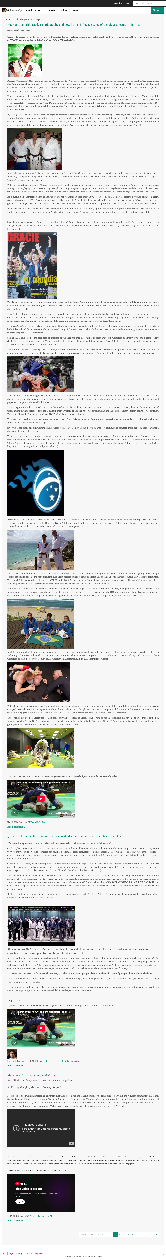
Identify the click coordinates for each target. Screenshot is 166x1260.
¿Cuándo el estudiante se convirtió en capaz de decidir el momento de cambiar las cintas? (64, 836)
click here (62, 1170)
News (75, 10)
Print (4, 1253)
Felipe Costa (62, 1061)
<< (97, 1234)
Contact (128, 3)
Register (39, 1253)
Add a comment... (16, 826)
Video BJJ (48, 1216)
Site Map (28, 1253)
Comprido (35, 822)
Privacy (18, 1253)
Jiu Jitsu (42, 822)
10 (146, 1234)
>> (155, 1234)
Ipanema (50, 10)
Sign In (157, 10)
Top (162, 1253)
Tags (10, 1253)
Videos (63, 10)
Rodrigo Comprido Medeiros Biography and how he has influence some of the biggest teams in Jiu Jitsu (73, 24)
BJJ (29, 822)
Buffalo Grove (32, 10)
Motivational (78, 1061)
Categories (117, 3)
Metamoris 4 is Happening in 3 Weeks (31, 1075)
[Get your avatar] (12, 1054)
